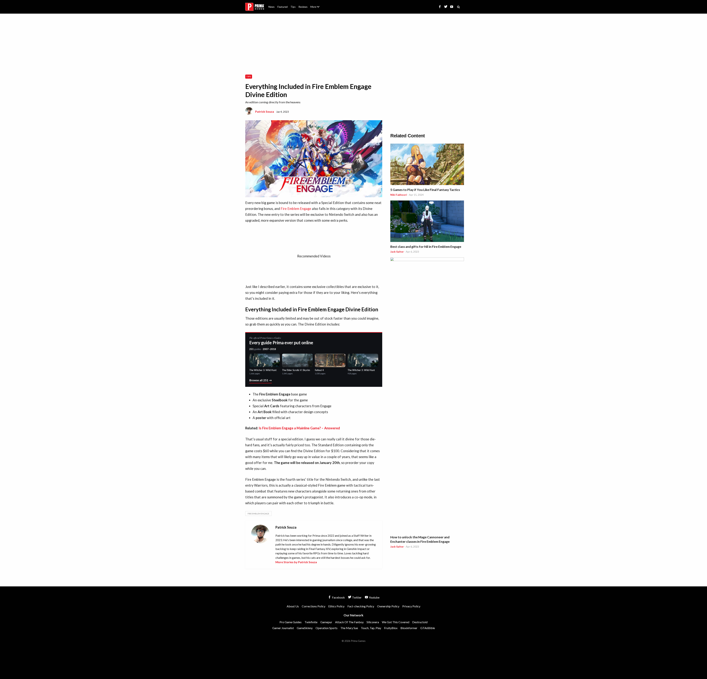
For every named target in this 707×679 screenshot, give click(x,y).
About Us (315, 4)
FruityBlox (391, 628)
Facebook (338, 597)
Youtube (373, 597)
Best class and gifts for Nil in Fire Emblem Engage (425, 247)
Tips (293, 6)
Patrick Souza (264, 111)
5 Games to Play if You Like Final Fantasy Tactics (425, 190)
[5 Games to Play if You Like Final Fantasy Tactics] (427, 165)
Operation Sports (326, 628)
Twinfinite (311, 622)
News (271, 6)
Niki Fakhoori (398, 194)
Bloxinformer (408, 628)
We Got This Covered (395, 622)
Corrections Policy (313, 606)
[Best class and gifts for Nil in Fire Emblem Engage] (427, 221)
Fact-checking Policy (360, 606)
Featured (282, 6)
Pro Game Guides (290, 622)
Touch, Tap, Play (371, 628)
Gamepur (326, 622)
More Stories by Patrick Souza (296, 562)
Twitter (356, 597)
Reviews (302, 6)
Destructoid (420, 622)
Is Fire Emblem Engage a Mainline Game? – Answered (299, 428)
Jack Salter (397, 251)
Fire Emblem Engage (296, 209)
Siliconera (373, 622)
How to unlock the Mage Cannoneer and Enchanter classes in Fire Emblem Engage (420, 539)
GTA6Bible (427, 628)
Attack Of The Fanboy (349, 622)
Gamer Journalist (283, 628)
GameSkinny (305, 628)
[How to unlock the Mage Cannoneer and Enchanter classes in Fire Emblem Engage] (427, 395)
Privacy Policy (411, 606)
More (317, 8)
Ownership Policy (388, 606)
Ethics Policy (336, 606)
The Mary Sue (349, 628)
